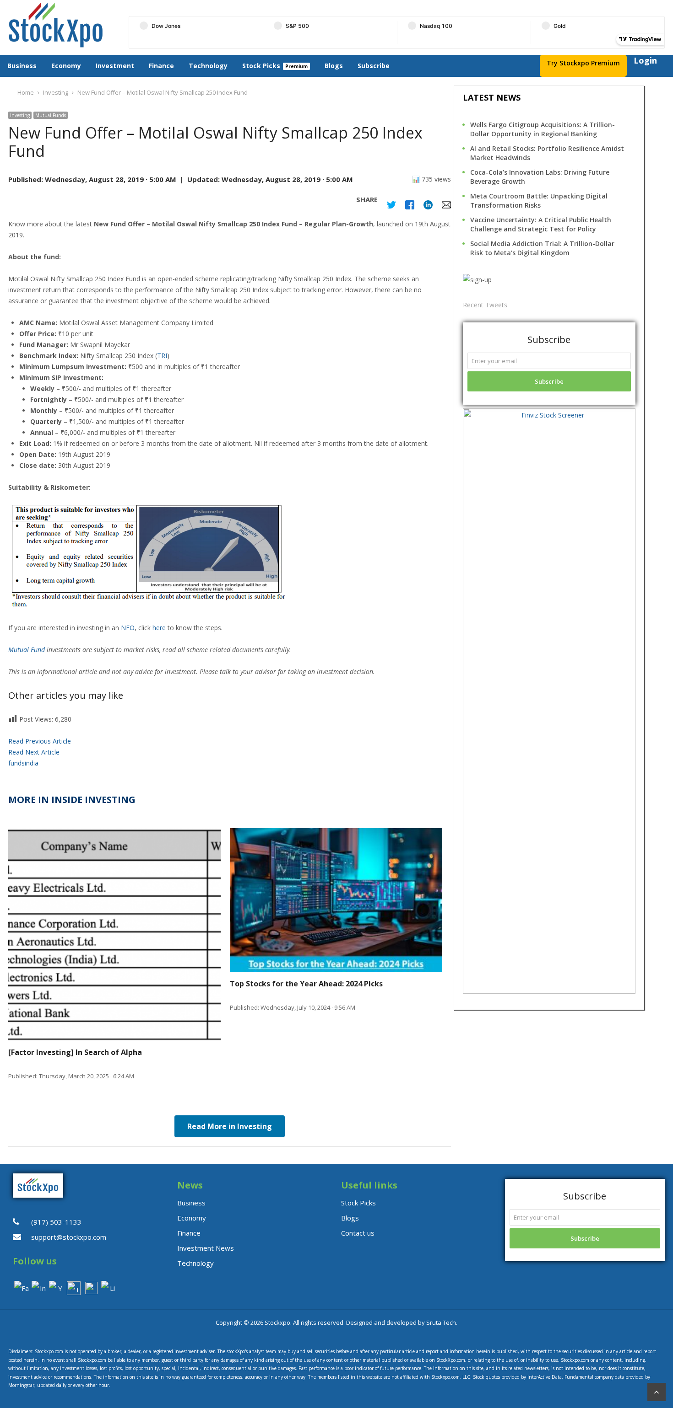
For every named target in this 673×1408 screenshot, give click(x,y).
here (159, 627)
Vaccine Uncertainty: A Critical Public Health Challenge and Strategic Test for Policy (540, 224)
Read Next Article (34, 752)
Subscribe (374, 65)
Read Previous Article (39, 741)
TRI (162, 355)
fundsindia (23, 763)
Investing (20, 115)
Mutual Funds (50, 115)
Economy (66, 65)
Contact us (357, 1232)
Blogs (334, 65)
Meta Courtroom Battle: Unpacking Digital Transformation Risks (539, 200)
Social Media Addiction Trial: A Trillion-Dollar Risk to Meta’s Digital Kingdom (542, 248)
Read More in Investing (229, 1126)
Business (22, 65)
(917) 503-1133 (56, 1221)
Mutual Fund (26, 649)
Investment (115, 65)
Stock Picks (261, 65)
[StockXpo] (61, 25)
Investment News (205, 1248)
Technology (208, 65)
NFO (128, 627)
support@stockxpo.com (68, 1237)
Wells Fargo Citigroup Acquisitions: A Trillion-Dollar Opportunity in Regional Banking (542, 129)
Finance (161, 65)
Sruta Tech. (441, 1322)
